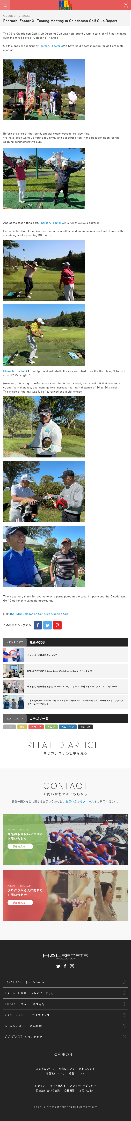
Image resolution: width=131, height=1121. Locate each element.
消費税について (55, 1073)
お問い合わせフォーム (80, 801)
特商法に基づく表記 (48, 1090)
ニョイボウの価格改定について (42, 655)
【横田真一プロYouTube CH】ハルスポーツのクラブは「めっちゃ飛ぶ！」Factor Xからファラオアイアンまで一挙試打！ (75, 702)
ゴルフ (51, 727)
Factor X (57, 45)
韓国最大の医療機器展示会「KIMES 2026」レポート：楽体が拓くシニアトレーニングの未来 (72, 687)
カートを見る (58, 1085)
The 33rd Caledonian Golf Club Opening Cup (39, 613)
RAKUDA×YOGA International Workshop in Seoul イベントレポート (61, 671)
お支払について (45, 1069)
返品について (77, 1073)
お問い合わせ (87, 1090)
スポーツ (36, 727)
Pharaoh (44, 45)
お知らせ (85, 727)
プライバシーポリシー (83, 1085)
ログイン (40, 1085)
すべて (9, 727)
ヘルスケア (67, 727)
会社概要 (69, 1090)
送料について (87, 1069)
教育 (22, 727)
